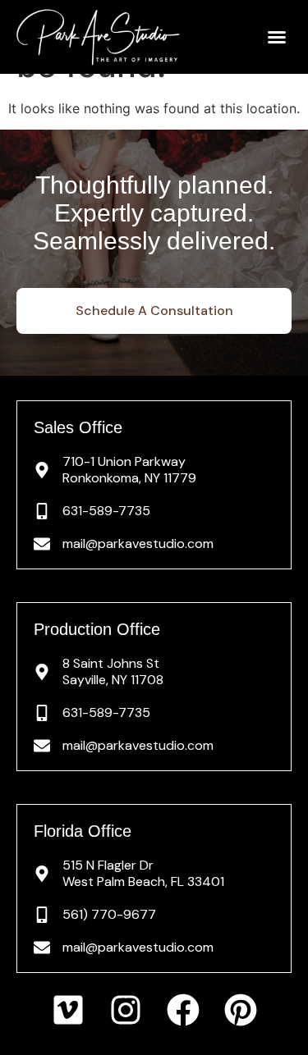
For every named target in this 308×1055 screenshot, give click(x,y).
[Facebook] (183, 1009)
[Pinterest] (240, 1009)
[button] (277, 37)
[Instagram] (125, 1009)
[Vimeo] (68, 1009)
